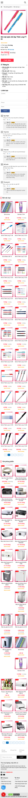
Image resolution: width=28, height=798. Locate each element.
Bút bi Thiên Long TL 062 (7, 382)
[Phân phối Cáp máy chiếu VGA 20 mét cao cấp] (7, 471)
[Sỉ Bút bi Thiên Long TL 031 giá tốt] (7, 291)
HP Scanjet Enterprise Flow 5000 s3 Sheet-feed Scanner (21, 735)
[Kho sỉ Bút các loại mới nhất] (7, 207)
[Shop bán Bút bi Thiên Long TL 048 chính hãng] (21, 333)
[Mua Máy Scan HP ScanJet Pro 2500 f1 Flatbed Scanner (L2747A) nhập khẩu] (7, 726)
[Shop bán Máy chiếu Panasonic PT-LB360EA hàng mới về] (7, 705)
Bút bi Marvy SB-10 (7, 256)
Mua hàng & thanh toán (21, 783)
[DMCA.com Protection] (14, 794)
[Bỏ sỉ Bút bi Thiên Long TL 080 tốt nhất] (7, 396)
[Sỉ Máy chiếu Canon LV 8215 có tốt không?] (7, 534)
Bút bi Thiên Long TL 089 (21, 404)
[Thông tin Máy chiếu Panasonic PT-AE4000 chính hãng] (21, 513)
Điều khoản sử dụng (6, 781)
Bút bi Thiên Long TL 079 (21, 382)
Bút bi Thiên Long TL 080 (7, 404)
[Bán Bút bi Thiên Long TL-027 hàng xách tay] (21, 228)
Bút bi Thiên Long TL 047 (7, 340)
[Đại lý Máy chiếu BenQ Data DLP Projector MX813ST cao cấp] (21, 471)
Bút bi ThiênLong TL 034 (21, 298)
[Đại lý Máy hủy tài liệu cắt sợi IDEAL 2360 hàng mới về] (21, 576)
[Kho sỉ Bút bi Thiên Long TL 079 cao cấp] (21, 375)
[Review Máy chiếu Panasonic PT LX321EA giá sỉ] (7, 555)
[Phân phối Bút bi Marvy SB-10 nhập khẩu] (7, 249)
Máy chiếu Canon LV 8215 (7, 541)
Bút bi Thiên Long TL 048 (21, 340)
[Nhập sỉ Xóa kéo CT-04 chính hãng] (21, 207)
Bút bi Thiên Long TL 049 (7, 361)
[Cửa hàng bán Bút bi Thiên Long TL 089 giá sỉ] (21, 396)
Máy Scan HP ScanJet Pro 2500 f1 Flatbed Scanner (7, 735)
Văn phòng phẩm (8, 461)
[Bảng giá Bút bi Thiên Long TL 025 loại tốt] (7, 270)
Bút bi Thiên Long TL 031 (7, 298)
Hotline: (7, 772)
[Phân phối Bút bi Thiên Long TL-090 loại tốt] (7, 418)
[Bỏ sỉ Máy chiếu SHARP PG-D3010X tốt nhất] (7, 513)
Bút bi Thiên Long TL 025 (7, 277)
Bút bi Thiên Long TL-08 (7, 235)
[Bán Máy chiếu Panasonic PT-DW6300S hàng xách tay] (21, 534)
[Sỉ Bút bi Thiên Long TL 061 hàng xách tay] (21, 354)
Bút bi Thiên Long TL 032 (21, 277)
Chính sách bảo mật (6, 783)
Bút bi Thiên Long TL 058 (21, 425)
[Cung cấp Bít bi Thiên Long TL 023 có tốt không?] (21, 249)
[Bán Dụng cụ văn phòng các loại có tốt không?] (7, 684)
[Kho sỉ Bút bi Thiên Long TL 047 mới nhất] (7, 333)
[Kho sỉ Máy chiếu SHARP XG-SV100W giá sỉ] (21, 492)
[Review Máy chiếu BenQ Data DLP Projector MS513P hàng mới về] (7, 492)
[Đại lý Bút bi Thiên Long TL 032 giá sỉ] (21, 270)
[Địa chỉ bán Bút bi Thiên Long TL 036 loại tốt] (21, 312)
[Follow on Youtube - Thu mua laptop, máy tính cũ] (4, 775)
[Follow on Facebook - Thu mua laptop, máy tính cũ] (2, 775)
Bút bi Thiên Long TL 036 (21, 319)
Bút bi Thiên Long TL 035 (7, 319)
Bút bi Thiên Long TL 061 (21, 361)
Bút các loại (11, 49)
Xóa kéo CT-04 (21, 214)
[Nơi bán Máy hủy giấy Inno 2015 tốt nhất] (7, 620)
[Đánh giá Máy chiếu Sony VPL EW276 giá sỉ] (21, 684)
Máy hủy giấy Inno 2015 (7, 627)
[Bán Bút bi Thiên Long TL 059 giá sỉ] (7, 439)
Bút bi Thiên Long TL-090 (7, 425)
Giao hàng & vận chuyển (21, 781)
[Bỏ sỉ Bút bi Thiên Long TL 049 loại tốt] (7, 354)
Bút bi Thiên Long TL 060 (21, 446)
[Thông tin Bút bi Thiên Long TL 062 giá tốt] (7, 375)
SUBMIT (22, 757)
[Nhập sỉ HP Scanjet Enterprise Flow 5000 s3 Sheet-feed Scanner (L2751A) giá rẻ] (21, 726)
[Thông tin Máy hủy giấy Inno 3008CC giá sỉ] (7, 642)
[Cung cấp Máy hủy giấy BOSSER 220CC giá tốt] (7, 576)
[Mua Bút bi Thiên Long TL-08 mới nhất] (7, 228)
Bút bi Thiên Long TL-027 (21, 235)
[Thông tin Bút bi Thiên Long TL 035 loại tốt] (7, 312)
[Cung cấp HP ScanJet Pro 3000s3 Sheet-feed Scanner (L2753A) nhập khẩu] (21, 705)
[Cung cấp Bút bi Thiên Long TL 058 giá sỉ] (21, 418)
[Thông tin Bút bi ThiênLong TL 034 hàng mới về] (21, 291)
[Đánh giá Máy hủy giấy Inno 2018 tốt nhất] (21, 620)
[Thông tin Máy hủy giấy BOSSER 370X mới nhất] (21, 555)
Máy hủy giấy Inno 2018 (21, 627)
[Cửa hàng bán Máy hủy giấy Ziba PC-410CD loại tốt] (21, 597)
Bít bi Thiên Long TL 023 (21, 256)
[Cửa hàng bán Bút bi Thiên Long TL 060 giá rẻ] (21, 439)
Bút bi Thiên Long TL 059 (7, 446)
